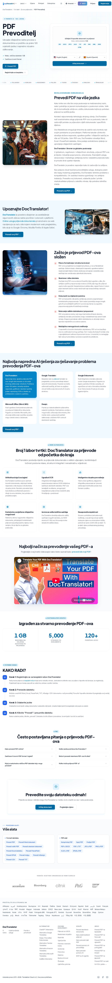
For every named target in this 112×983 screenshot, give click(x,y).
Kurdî (79, 909)
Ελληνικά (73, 906)
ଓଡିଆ (20, 912)
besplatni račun (29, 680)
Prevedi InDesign (39, 855)
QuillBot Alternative (45, 959)
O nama (4, 931)
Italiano (44, 909)
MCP (83, 3)
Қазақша (67, 909)
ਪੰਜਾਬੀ (25, 912)
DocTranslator (9, 215)
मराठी (91, 909)
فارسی (92, 906)
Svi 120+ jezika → (100, 964)
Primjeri (41, 3)
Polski (31, 912)
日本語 (50, 909)
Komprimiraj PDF (67, 842)
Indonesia (36, 909)
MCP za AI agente (82, 956)
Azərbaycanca (22, 906)
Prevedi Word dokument (27, 842)
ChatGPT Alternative (46, 929)
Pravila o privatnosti (27, 931)
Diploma (60, 955)
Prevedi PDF (11, 66)
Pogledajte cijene (66, 807)
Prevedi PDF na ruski (101, 961)
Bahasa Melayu (100, 909)
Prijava (92, 3)
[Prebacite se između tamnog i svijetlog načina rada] (61, 3)
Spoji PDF (79, 842)
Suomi (98, 906)
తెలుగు (17, 915)
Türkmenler (32, 915)
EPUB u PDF (77, 851)
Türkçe (47, 915)
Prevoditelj (11, 3)
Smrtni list (61, 949)
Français (105, 906)
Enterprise (51, 3)
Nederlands (6, 912)
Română (61, 912)
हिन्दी (16, 909)
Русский (69, 912)
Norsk (14, 912)
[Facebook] (103, 977)
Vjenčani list (62, 940)
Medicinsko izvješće (64, 934)
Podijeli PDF (91, 842)
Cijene (32, 3)
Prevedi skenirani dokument (32, 846)
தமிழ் (11, 915)
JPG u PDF (88, 846)
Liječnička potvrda (64, 964)
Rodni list (61, 937)
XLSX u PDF (65, 851)
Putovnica (61, 952)
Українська (56, 915)
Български (32, 906)
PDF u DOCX (65, 846)
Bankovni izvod (63, 958)
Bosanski (45, 906)
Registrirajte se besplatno (14, 72)
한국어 (74, 909)
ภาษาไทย (24, 915)
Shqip (94, 912)
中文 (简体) (78, 915)
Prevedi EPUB (11, 855)
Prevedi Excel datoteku (14, 851)
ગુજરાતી (5, 909)
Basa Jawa (58, 909)
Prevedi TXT (23, 859)
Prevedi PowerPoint (32, 851)
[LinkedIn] (98, 977)
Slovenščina (86, 912)
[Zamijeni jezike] (80, 57)
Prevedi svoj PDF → (64, 191)
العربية (13, 906)
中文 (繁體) (87, 915)
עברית (11, 909)
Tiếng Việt (69, 915)
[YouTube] (107, 977)
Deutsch (65, 906)
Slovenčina (77, 912)
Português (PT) (51, 912)
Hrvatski (22, 909)
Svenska (5, 915)
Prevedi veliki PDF (12, 846)
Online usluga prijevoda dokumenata (19, 221)
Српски (100, 912)
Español (80, 906)
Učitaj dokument (45, 807)
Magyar (29, 909)
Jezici (22, 3)
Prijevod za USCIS (64, 931)
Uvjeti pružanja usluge (14, 931)
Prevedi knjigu (24, 855)
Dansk (59, 906)
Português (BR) (39, 912)
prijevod (56, 379)
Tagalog (41, 915)
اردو (62, 915)
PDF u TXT (77, 846)
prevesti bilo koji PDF (81, 552)
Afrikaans (6, 906)
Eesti (86, 906)
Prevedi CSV (10, 859)
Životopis (61, 961)
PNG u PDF (99, 846)
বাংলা (39, 906)
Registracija (105, 3)
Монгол (85, 909)
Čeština (52, 906)
